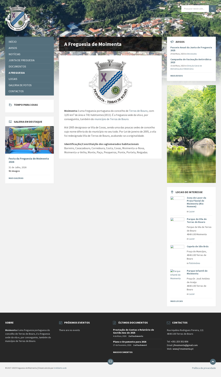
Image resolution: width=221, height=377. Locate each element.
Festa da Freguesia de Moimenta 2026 (29, 160)
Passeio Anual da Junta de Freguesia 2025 (191, 49)
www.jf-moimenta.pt (183, 348)
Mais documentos (122, 352)
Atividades (192, 53)
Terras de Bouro (138, 110)
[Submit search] (212, 8)
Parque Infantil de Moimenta (197, 272)
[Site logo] (17, 30)
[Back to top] (213, 362)
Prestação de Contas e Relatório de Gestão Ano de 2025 (133, 331)
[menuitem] (29, 42)
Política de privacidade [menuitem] (204, 368)
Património (194, 263)
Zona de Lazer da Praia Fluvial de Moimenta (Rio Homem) (196, 202)
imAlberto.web (60, 368)
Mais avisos (176, 75)
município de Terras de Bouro (111, 119)
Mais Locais (176, 301)
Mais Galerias (16, 178)
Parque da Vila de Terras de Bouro (197, 220)
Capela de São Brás (198, 246)
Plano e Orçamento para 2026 (129, 341)
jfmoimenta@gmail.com (185, 345)
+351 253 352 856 (179, 341)
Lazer (192, 211)
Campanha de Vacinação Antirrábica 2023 (190, 61)
